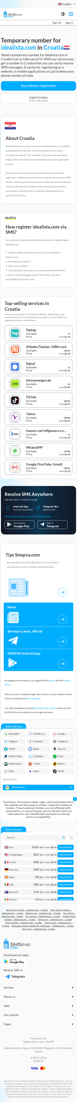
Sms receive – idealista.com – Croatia (43, 916)
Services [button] (38, 987)
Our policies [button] (38, 1015)
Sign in (69, 22)
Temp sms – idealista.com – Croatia (38, 929)
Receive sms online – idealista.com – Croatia (27, 910)
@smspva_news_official (44, 708)
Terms (52, 680)
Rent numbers (34, 698)
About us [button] (38, 996)
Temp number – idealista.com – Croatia (24, 923)
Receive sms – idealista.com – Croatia (43, 913)
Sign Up (57, 22)
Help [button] (38, 1006)
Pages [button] (38, 1024)
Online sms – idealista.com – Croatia (55, 919)
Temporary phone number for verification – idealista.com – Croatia (42, 926)
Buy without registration (38, 86)
